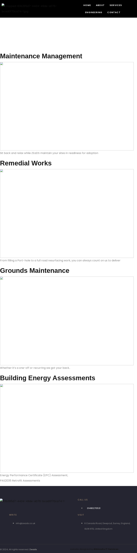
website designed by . (94, 549)
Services (116, 5)
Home (87, 5)
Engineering (93, 12)
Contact (113, 12)
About (100, 5)
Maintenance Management (41, 56)
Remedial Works (26, 163)
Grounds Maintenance (34, 270)
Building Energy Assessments (47, 378)
